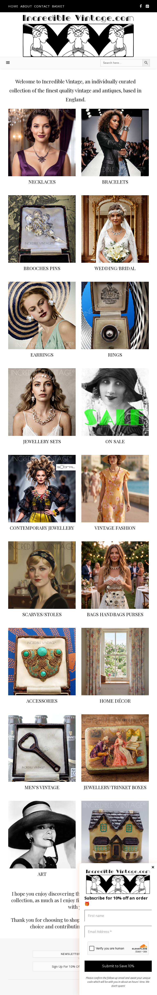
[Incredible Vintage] (78, 35)
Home (13, 6)
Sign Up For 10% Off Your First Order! (78, 966)
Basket (58, 6)
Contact (42, 6)
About (26, 6)
